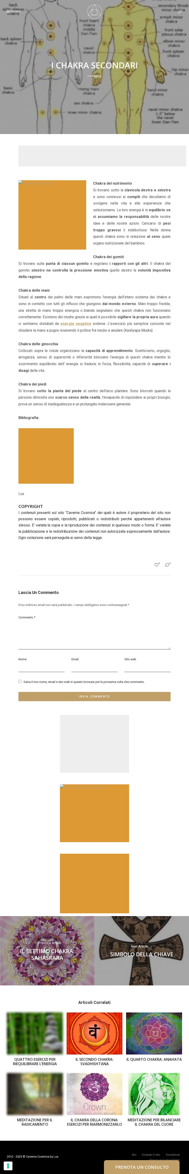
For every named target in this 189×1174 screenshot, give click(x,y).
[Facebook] (5, 575)
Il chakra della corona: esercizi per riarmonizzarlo (94, 1122)
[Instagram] (5, 597)
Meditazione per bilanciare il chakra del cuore (154, 1122)
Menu (16, 11)
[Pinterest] (5, 586)
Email (75, 659)
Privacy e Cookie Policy (165, 1160)
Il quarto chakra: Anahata (154, 1059)
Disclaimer (173, 1154)
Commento (26, 617)
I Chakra (94, 76)
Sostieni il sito (151, 1154)
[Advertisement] (102, 156)
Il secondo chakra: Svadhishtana (94, 1061)
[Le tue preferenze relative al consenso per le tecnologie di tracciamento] (8, 1166)
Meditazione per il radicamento (35, 1122)
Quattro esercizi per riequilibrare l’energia (35, 1061)
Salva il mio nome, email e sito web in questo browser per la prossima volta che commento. (84, 682)
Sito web (130, 659)
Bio (134, 1154)
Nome (22, 659)
